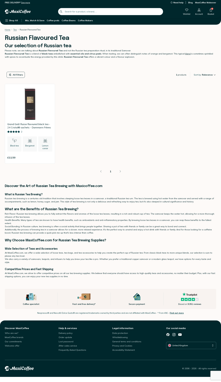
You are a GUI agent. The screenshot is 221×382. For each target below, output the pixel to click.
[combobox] (110, 11)
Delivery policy (65, 333)
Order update (65, 337)
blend (188, 53)
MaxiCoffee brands (14, 337)
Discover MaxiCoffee (17, 328)
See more (25, 2)
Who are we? (11, 333)
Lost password (66, 341)
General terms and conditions (126, 341)
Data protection (120, 333)
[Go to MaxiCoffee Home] (18, 11)
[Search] (61, 11)
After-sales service (68, 345)
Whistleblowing (120, 337)
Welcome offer (12, 345)
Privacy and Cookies (122, 345)
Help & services (68, 328)
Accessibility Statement (123, 350)
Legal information (122, 328)
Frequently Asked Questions (72, 350)
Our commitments (13, 341)
